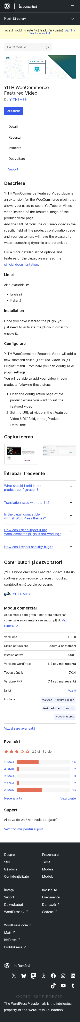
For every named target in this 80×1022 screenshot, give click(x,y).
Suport (13, 169)
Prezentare (50, 855)
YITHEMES (18, 99)
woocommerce (65, 716)
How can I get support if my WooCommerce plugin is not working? (32, 532)
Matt (10, 932)
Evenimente (51, 897)
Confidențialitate (16, 876)
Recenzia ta (13, 798)
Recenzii (14, 137)
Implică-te (49, 890)
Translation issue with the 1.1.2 (26, 503)
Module (47, 869)
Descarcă (13, 110)
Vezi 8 (72, 690)
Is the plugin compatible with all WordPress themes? (25, 516)
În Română (22, 966)
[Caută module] (47, 47)
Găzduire (10, 869)
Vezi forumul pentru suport (23, 829)
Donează (51, 905)
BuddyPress (15, 947)
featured (47, 699)
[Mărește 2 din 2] (70, 449)
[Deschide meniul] (73, 6)
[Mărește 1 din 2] (33, 449)
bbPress (12, 940)
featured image (65, 699)
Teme (46, 862)
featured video (52, 708)
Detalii (13, 126)
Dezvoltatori (13, 905)
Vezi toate (68, 798)
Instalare (14, 148)
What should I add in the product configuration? (22, 488)
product (69, 708)
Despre (9, 855)
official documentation (21, 264)
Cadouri (50, 912)
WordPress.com (18, 925)
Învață (9, 890)
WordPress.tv (16, 912)
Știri (7, 862)
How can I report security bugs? (28, 547)
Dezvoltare (16, 158)
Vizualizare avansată (19, 728)
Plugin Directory (15, 18)
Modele (48, 876)
